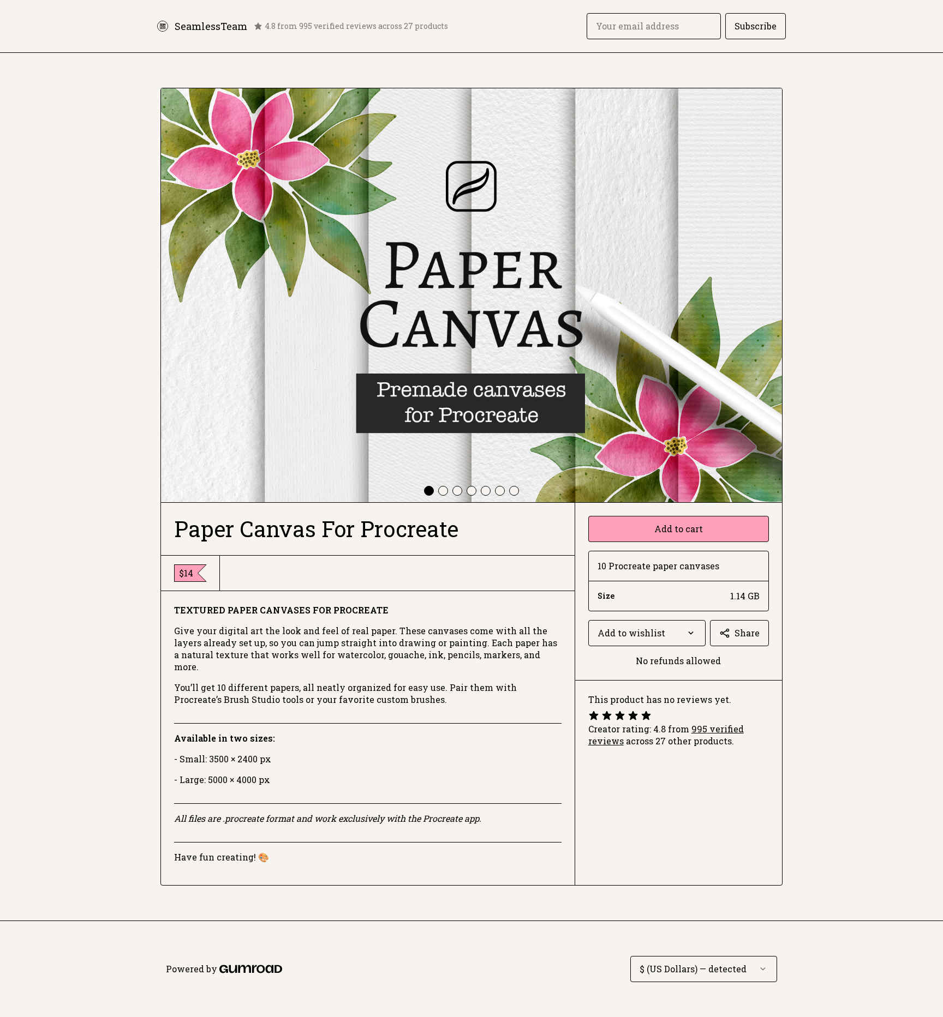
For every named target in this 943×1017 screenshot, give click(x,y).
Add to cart (678, 528)
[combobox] (647, 633)
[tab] (429, 491)
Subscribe (756, 26)
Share (747, 633)
